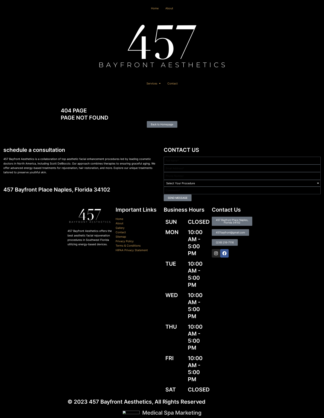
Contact (172, 83)
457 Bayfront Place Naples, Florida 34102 (56, 189)
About (169, 8)
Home (155, 8)
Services (151, 83)
